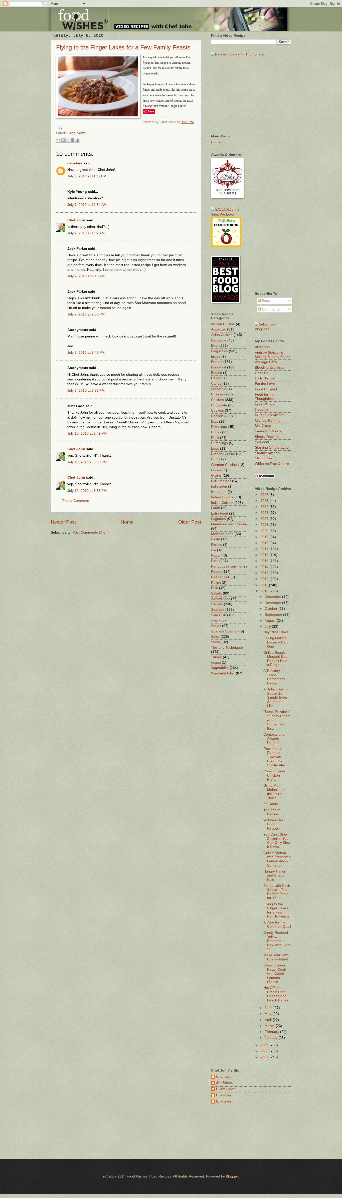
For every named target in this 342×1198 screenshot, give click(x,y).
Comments (270, 309)
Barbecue (218, 340)
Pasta (215, 539)
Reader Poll (220, 577)
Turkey (216, 657)
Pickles (216, 545)
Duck (215, 438)
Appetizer (218, 329)
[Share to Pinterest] (77, 140)
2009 (264, 1045)
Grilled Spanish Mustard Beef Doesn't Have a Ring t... (275, 659)
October (271, 608)
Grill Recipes (221, 481)
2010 (264, 591)
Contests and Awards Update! (273, 739)
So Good (262, 442)
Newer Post (63, 522)
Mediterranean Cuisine (229, 524)
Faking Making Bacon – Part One (275, 642)
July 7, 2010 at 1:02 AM (86, 233)
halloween (219, 486)
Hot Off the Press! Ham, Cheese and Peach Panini (275, 994)
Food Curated (266, 389)
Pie (213, 550)
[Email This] (58, 140)
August (271, 620)
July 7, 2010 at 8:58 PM (86, 390)
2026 (264, 495)
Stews (216, 642)
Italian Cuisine (222, 503)
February (272, 1032)
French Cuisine (223, 454)
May (268, 1014)
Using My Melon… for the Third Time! (274, 792)
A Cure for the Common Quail (277, 924)
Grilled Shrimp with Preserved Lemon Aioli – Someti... (277, 859)
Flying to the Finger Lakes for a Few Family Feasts (123, 47)
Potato (216, 572)
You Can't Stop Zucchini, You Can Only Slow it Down (276, 841)
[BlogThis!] (63, 140)
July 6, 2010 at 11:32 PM (86, 176)
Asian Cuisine (222, 335)
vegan (216, 662)
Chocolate (219, 405)
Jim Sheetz (225, 1083)
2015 (264, 561)
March (270, 1026)
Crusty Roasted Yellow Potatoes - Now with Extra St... (277, 941)
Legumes (218, 519)
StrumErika (263, 458)
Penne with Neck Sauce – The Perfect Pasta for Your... (276, 892)
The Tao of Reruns (271, 812)
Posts (266, 300)
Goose (216, 470)
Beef (214, 345)
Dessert (217, 416)
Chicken (217, 400)
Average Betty (266, 362)
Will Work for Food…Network (273, 824)
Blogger (232, 1176)
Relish (216, 583)
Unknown (223, 1095)
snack (215, 620)
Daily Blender (265, 378)
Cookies (217, 410)
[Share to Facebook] (72, 140)
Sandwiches (220, 599)
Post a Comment (75, 501)
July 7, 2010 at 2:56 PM (86, 314)
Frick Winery (265, 404)
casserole (218, 389)
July (268, 626)
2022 (264, 519)
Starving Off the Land (272, 447)
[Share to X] (67, 140)
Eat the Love (265, 384)
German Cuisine (224, 465)
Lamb (215, 508)
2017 (264, 549)
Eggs (215, 448)
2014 (264, 567)
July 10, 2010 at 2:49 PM (87, 433)
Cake (215, 378)
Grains (216, 475)
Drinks (216, 432)
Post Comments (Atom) (91, 532)
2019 (264, 537)
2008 (264, 1051)
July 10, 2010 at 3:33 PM (87, 462)
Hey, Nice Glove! (276, 632)
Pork (214, 561)
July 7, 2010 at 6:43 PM (86, 352)
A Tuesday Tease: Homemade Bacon (274, 677)
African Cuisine (223, 324)
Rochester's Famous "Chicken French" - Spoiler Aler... (275, 757)
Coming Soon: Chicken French (274, 775)
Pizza (215, 555)
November (273, 602)
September (274, 614)
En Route (270, 804)
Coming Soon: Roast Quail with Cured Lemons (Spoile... (274, 973)
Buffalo (216, 373)
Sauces (217, 604)
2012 (264, 579)
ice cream (219, 492)
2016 (264, 555)
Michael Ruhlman (268, 420)
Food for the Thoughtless (264, 397)
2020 (264, 531)
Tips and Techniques (227, 647)
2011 (264, 585)
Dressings (219, 427)
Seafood (217, 609)
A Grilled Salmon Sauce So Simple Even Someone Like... (276, 697)
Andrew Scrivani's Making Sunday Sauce (272, 355)
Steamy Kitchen (267, 453)
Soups (216, 626)
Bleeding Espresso (269, 367)
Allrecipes (262, 347)
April (269, 1020)
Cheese (217, 394)
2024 (264, 507)
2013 (264, 573)
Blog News (77, 133)
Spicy (215, 636)
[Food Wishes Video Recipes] (273, 329)
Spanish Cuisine (224, 631)
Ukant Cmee (226, 1089)
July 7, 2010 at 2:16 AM (86, 276)
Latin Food (219, 513)
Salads (216, 593)
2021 (264, 525)
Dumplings (219, 443)
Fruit (214, 459)
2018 (264, 543)
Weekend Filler (223, 673)
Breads (216, 362)
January (271, 1038)
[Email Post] (59, 127)
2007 (264, 1057)
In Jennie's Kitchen (270, 415)
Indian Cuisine (222, 497)
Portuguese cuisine (226, 566)
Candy (216, 383)
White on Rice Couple (272, 464)
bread (215, 356)
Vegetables (220, 668)
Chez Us (261, 373)
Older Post (189, 522)
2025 (264, 501)
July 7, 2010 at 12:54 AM (87, 205)
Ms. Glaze (263, 426)
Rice (214, 588)
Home (127, 522)
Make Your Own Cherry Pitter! (276, 957)
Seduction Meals (268, 431)
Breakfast (218, 367)
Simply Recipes (267, 437)
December (273, 597)
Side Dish (218, 615)
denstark (74, 163)
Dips (214, 421)
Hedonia (261, 409)
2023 (264, 513)
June (269, 1008)
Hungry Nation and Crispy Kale (274, 876)
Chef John (76, 220)
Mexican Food (222, 534)
